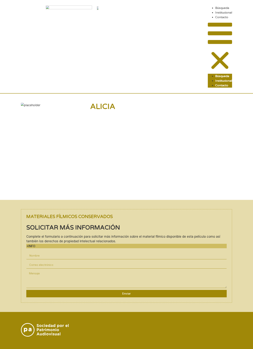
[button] (220, 46)
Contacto (221, 17)
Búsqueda (222, 8)
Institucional (223, 12)
